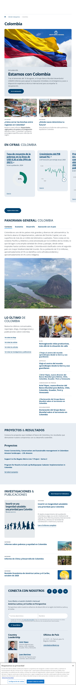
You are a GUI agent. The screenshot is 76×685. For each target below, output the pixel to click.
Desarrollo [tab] (30, 227)
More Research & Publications (60, 494)
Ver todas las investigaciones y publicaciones (18, 352)
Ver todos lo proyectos (11, 472)
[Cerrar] (73, 666)
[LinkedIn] (65, 591)
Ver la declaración (16, 91)
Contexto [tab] (8, 227)
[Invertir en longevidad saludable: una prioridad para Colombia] (19, 519)
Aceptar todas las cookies (35, 681)
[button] (64, 180)
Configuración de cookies (16, 681)
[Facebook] (49, 591)
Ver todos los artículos (11, 347)
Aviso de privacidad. (8, 678)
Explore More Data (12, 210)
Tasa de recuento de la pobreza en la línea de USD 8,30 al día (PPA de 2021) (19, 158)
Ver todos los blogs (10, 337)
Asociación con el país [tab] (47, 227)
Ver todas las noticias (11, 342)
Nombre (42, 616)
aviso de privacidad (29, 619)
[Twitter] (60, 591)
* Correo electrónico (16, 616)
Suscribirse (16, 625)
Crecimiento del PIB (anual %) (49, 155)
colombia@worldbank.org (51, 645)
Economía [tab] (19, 227)
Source (9, 193)
